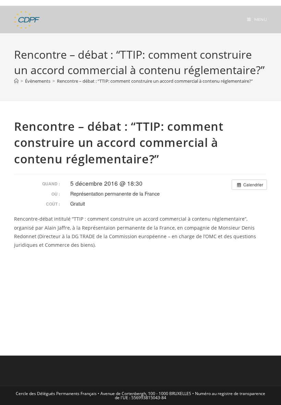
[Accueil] (16, 81)
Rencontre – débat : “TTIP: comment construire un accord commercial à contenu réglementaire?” (155, 81)
